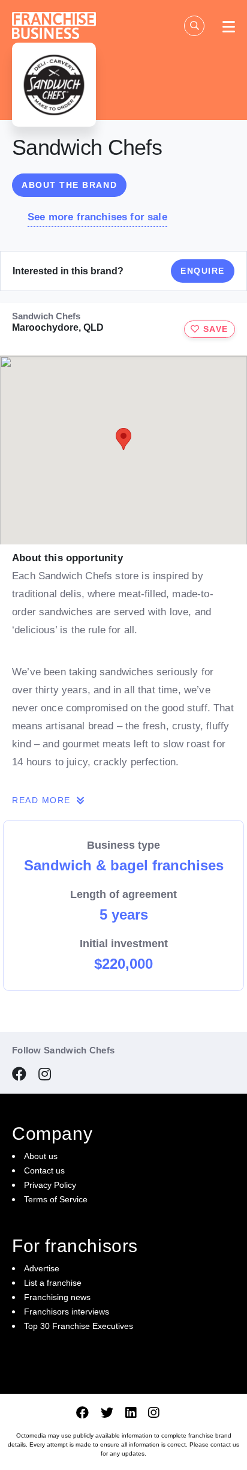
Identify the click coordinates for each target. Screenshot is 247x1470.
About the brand (69, 185)
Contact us (44, 1170)
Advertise (41, 1268)
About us (41, 1156)
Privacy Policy (50, 1185)
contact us (224, 1444)
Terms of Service (56, 1199)
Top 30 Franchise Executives (78, 1326)
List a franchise (53, 1283)
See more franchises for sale (97, 217)
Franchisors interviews (66, 1311)
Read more (43, 800)
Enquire (202, 271)
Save (214, 329)
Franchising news (57, 1297)
